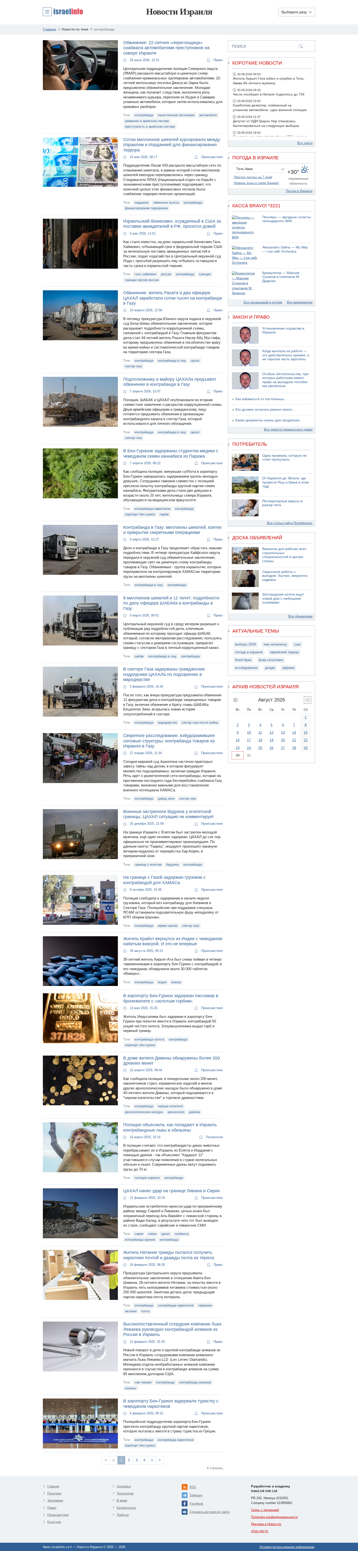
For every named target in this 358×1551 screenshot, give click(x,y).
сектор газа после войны (200, 722)
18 (260, 740)
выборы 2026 (245, 644)
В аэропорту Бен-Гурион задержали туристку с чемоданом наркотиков (170, 1404)
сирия (139, 1234)
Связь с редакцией (265, 1510)
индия (162, 982)
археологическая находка (144, 1112)
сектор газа (133, 366)
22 (306, 740)
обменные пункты (166, 202)
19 (271, 740)
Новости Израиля (179, 12)
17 (249, 740)
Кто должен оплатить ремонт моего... (265, 409)
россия (166, 274)
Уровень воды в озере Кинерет (256, 183)
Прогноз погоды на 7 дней (253, 177)
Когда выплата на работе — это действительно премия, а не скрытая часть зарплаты (285, 355)
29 (306, 748)
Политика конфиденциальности (274, 1517)
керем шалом (168, 925)
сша (297, 644)
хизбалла (181, 1234)
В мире (122, 1500)
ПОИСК (239, 46)
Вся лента (304, 143)
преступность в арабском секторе (150, 126)
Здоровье (124, 1486)
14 (294, 732)
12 (271, 732)
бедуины (172, 864)
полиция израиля (147, 1178)
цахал (195, 360)
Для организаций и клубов (263, 302)
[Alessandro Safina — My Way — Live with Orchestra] (245, 255)
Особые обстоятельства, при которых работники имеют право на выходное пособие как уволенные (285, 380)
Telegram (195, 1495)
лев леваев (143, 1382)
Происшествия (211, 157)
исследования (246, 668)
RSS (192, 1487)
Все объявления (300, 616)
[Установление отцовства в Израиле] (245, 335)
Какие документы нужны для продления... (269, 420)
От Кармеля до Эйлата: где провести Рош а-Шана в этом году (285, 482)
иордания (142, 202)
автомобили (208, 115)
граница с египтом (148, 864)
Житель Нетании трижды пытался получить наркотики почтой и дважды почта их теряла (168, 1255)
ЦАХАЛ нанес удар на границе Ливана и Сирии (171, 1190)
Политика (54, 1493)
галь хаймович (145, 274)
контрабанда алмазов (195, 1382)
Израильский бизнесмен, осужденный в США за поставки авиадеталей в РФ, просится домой (172, 224)
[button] (63, 11)
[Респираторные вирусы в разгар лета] (245, 507)
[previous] (235, 700)
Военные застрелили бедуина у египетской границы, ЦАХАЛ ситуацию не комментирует (168, 814)
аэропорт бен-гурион (140, 514)
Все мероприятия (299, 302)
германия (205, 1305)
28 (294, 748)
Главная (53, 1486)
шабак (139, 656)
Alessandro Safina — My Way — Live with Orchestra (285, 249)
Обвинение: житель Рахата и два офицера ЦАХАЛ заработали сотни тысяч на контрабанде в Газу (172, 298)
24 (249, 748)
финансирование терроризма (146, 208)
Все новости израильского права (288, 429)
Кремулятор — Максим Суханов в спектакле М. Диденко (281, 277)
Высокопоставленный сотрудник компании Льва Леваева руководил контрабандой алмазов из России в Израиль (172, 1329)
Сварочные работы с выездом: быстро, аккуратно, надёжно (285, 576)
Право (218, 60)
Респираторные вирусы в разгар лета (282, 503)
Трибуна (123, 1515)
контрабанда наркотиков (152, 509)
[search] (300, 46)
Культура (54, 1522)
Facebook (196, 1503)
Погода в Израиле (299, 191)
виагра (176, 982)
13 (283, 732)
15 (306, 732)
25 (260, 748)
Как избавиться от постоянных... (261, 399)
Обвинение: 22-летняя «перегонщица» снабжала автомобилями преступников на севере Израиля (166, 48)
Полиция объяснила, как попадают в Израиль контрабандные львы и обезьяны (170, 1127)
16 (238, 740)
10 (249, 732)
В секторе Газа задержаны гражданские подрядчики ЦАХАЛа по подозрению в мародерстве (164, 674)
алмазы (130, 1388)
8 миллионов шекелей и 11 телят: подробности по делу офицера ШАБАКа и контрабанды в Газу (171, 603)
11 (260, 732)
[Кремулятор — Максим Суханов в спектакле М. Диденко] (245, 283)
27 (283, 748)
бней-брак (243, 660)
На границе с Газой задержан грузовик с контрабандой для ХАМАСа (164, 880)
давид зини (166, 798)
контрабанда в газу (172, 360)
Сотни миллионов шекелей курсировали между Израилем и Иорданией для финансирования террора (171, 144)
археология (176, 1112)
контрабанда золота (149, 1039)
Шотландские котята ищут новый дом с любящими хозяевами (283, 598)
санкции (205, 274)
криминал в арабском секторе (147, 121)
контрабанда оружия (140, 1239)
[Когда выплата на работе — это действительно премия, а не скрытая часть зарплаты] (245, 357)
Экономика (55, 1500)
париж (164, 514)
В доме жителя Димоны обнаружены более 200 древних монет (171, 1061)
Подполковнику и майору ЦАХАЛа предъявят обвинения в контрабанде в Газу (169, 382)
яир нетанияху (275, 644)
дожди (270, 668)
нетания (131, 1311)
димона (194, 1112)
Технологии (214, 1137)
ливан (152, 1234)
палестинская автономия (176, 115)
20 (283, 740)
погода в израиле (249, 652)
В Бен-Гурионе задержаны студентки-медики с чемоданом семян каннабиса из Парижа (170, 453)
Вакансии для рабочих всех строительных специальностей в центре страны (284, 555)
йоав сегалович (271, 660)
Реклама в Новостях (266, 1524)
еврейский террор (284, 652)
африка (288, 668)
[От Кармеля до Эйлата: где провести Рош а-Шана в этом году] (245, 484)
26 (271, 748)
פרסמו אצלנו (259, 1531)
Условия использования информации (286, 1547)
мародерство (167, 722)
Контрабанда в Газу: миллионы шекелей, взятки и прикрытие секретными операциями (172, 530)
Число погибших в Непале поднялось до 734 (268, 94)
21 (294, 740)
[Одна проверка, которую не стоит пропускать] (245, 462)
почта (145, 1311)
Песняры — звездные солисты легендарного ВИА (286, 219)
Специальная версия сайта (209, 1512)
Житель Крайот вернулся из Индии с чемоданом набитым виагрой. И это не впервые (172, 941)
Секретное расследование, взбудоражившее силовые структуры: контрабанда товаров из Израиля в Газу (169, 740)
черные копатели (170, 1106)
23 (238, 748)
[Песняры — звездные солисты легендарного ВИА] (245, 227)
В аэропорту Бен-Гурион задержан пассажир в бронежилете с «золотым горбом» (170, 998)
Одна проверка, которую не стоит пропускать (284, 458)
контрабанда (144, 115)
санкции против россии (142, 280)
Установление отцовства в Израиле (283, 330)
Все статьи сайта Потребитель (289, 523)
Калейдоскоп (126, 1508)
